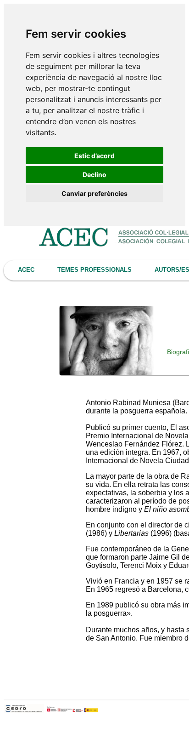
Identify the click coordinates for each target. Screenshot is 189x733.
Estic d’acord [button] (94, 156)
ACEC (26, 269)
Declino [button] (94, 174)
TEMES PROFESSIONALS (94, 269)
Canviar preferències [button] (94, 193)
